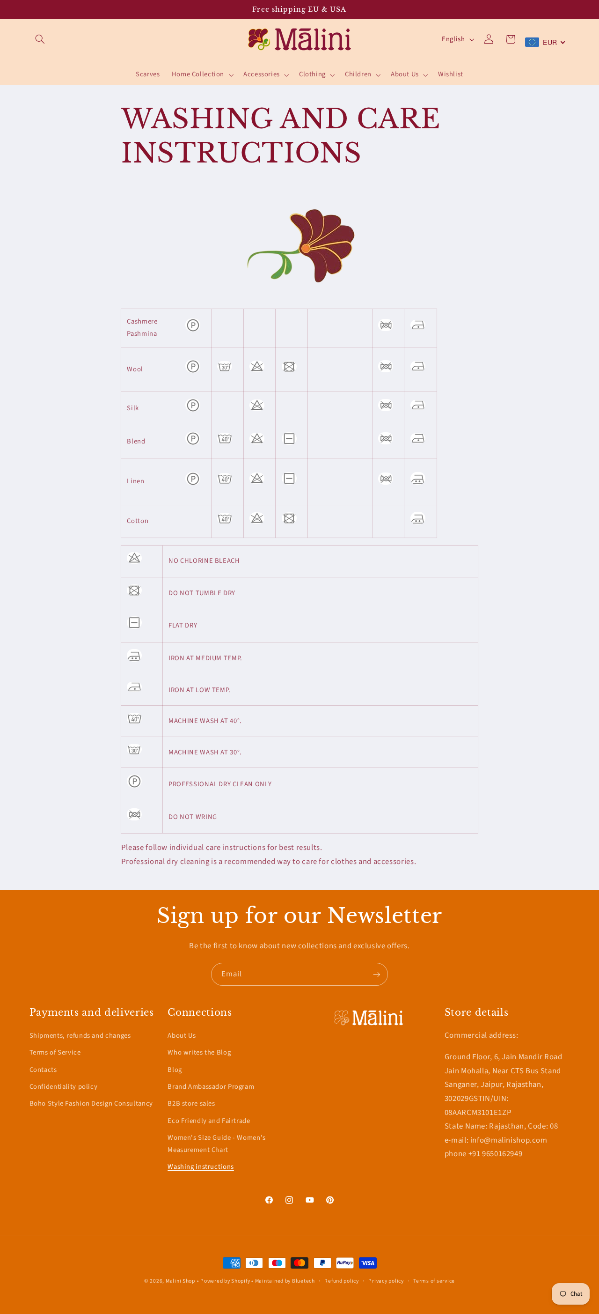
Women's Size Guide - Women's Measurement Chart (217, 1144)
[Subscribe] (376, 974)
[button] (40, 39)
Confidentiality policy (63, 1086)
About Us (182, 1035)
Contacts (43, 1069)
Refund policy (341, 1281)
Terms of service (434, 1281)
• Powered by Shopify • (226, 1281)
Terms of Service (55, 1052)
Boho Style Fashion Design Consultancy (91, 1103)
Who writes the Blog (199, 1052)
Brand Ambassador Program (211, 1086)
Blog (175, 1069)
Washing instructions (201, 1167)
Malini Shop (180, 1281)
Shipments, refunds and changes (80, 1035)
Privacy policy (385, 1281)
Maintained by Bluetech (285, 1281)
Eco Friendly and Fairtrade (209, 1120)
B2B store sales (191, 1103)
